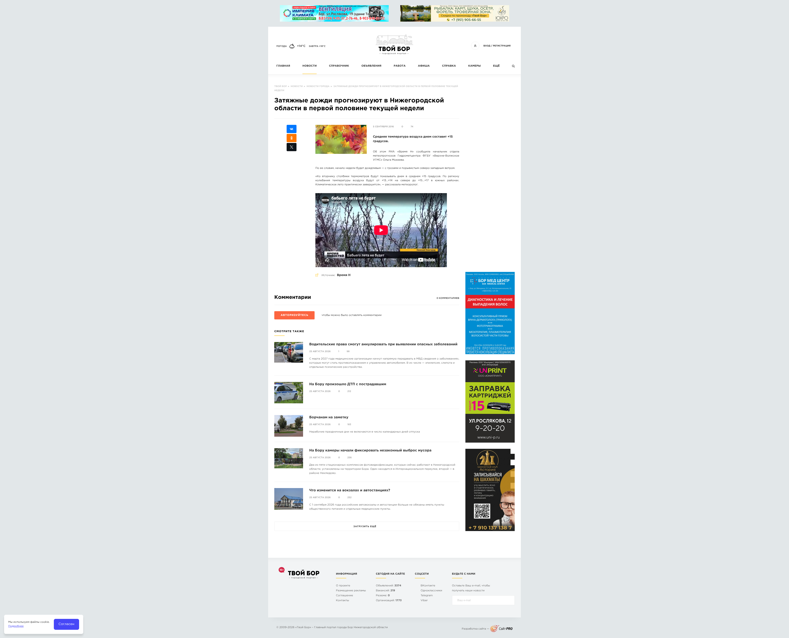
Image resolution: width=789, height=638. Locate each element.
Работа (400, 66)
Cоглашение (344, 596)
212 (349, 391)
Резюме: (383, 596)
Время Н (344, 275)
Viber (424, 601)
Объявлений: (388, 586)
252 (349, 497)
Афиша (424, 66)
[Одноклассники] (291, 138)
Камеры (474, 66)
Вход (486, 46)
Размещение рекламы (351, 591)
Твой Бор (303, 627)
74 (412, 127)
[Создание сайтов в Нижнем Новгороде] (501, 629)
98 (348, 351)
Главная (283, 66)
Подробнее (16, 626)
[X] (291, 147)
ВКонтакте (428, 586)
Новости (309, 66)
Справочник (339, 66)
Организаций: (388, 601)
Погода (281, 46)
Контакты (342, 601)
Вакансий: (385, 591)
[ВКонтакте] (291, 129)
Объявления (371, 66)
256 (349, 458)
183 (349, 424)
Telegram (427, 596)
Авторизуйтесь (294, 315)
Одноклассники (431, 591)
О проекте (343, 586)
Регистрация (502, 46)
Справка (449, 66)
